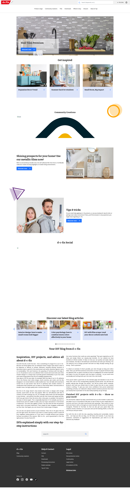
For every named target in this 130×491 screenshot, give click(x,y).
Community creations (51, 9)
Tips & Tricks (45, 468)
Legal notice (69, 462)
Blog (18, 453)
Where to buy (77, 9)
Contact (43, 453)
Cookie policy (70, 459)
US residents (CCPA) (71, 465)
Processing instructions (48, 462)
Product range (38, 9)
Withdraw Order (71, 470)
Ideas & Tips (94, 9)
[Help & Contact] (126, 2)
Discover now (22, 168)
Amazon (85, 9)
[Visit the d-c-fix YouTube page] (32, 480)
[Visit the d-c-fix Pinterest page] (28, 480)
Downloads (68, 9)
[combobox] (95, 2)
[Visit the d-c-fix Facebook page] (19, 480)
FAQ (61, 9)
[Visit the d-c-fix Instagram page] (23, 480)
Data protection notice (72, 456)
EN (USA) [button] (121, 2)
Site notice (69, 453)
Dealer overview (45, 465)
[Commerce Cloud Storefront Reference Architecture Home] (5, 2)
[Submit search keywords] (79, 2)
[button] (14, 329)
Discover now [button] (27, 49)
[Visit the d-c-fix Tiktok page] (36, 480)
